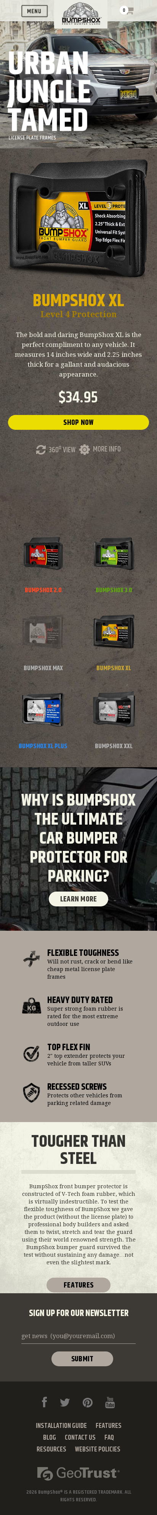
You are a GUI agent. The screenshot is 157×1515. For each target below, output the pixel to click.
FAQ (109, 1437)
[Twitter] (64, 1402)
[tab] (43, 563)
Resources (51, 1449)
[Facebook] (44, 1402)
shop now (78, 423)
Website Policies (97, 1449)
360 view (62, 450)
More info (107, 449)
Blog (49, 1437)
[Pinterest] (88, 1402)
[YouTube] (110, 1402)
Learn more (78, 899)
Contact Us (80, 1437)
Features (78, 1285)
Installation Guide (61, 1426)
